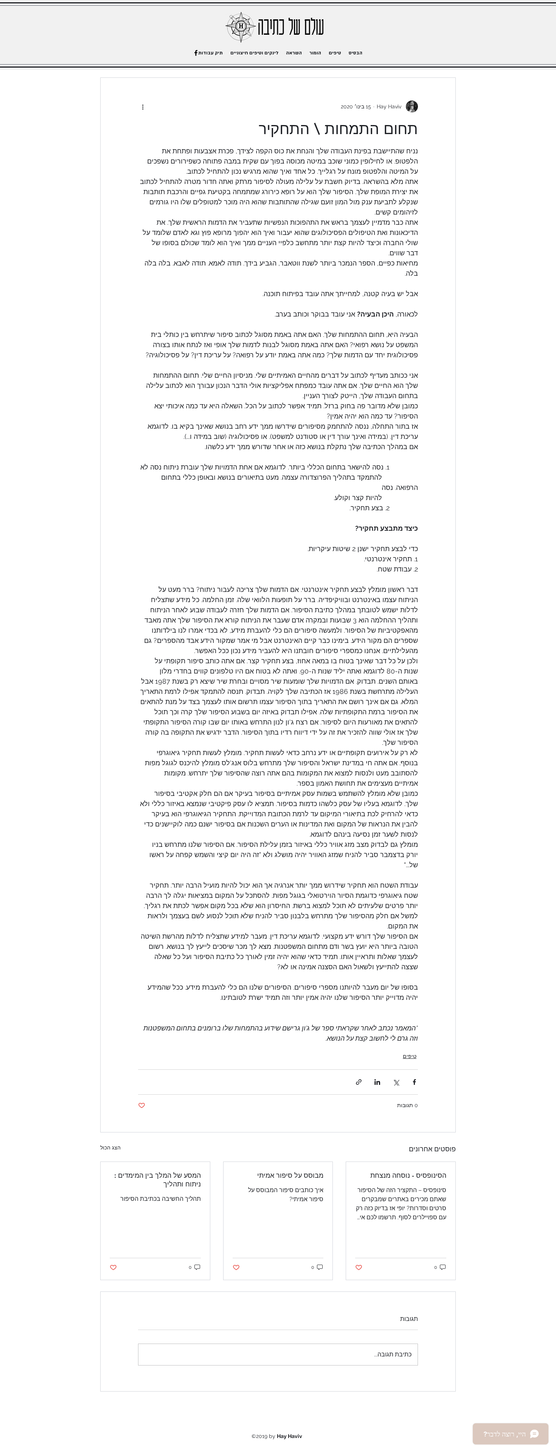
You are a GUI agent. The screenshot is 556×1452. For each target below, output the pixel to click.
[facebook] (196, 53)
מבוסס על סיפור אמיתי (290, 1175)
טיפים (409, 1056)
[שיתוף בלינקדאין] (377, 1082)
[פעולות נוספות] (142, 106)
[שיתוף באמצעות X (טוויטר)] (395, 1082)
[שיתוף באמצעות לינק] (358, 1082)
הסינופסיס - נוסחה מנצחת (408, 1175)
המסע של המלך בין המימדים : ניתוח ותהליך (157, 1179)
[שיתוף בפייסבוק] (414, 1082)
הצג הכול (110, 1148)
